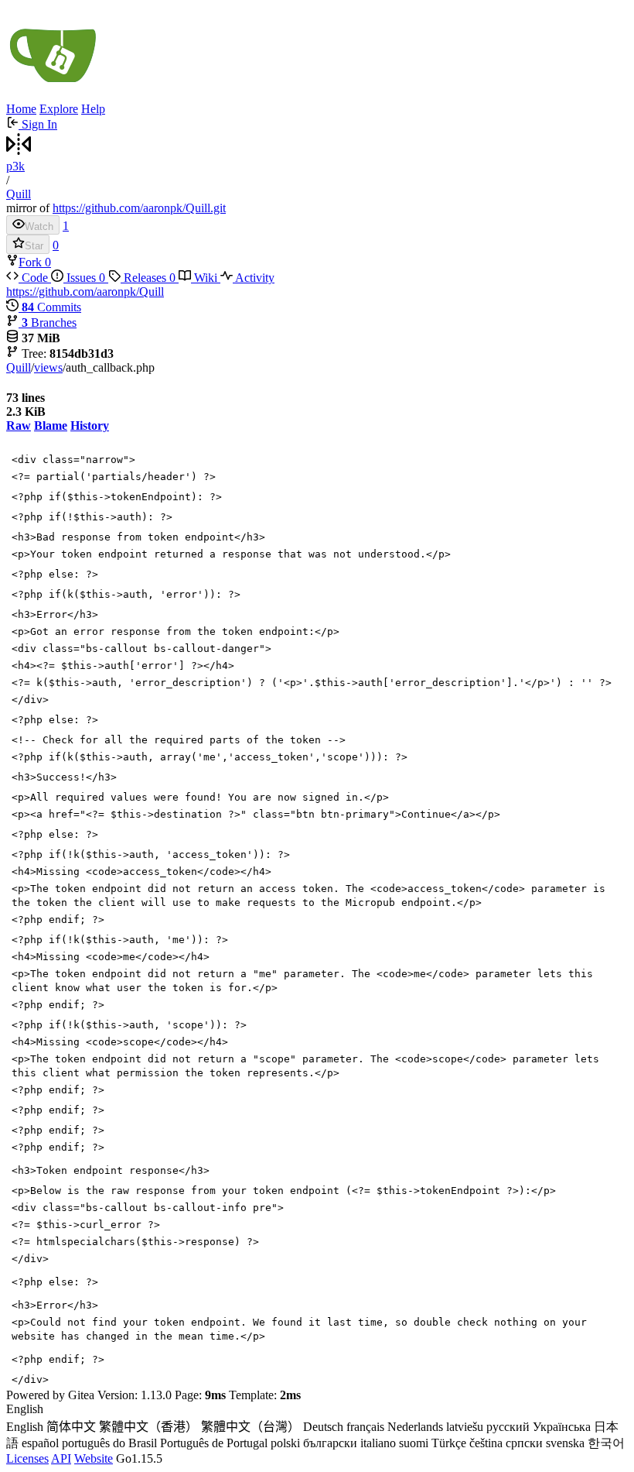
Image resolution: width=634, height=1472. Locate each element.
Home (21, 108)
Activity (253, 277)
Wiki (205, 277)
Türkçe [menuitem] (448, 1443)
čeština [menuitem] (486, 1443)
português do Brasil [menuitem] (109, 1443)
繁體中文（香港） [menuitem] (148, 1426)
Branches (49, 322)
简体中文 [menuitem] (71, 1426)
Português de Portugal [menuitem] (214, 1443)
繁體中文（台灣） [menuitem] (250, 1426)
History (89, 425)
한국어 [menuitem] (606, 1443)
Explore (58, 108)
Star (34, 246)
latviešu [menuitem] (464, 1426)
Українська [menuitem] (562, 1426)
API (61, 1458)
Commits (51, 307)
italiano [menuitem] (378, 1443)
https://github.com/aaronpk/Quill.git (139, 207)
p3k (15, 166)
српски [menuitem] (524, 1443)
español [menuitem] (40, 1443)
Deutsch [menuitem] (323, 1426)
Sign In (38, 124)
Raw (18, 425)
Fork (32, 262)
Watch (39, 226)
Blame (50, 425)
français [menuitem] (365, 1426)
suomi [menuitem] (413, 1443)
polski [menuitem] (285, 1443)
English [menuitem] (24, 1426)
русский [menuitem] (508, 1426)
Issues (84, 277)
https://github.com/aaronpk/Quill (85, 291)
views (48, 367)
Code (35, 277)
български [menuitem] (330, 1443)
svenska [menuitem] (565, 1443)
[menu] (317, 1427)
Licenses (27, 1458)
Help (93, 108)
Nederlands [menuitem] (415, 1426)
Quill (18, 194)
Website (93, 1458)
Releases (148, 277)
